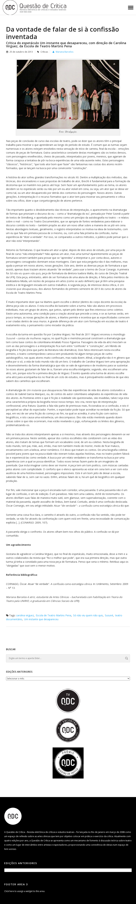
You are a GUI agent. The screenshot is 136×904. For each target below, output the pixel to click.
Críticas (44, 51)
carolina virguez (25, 615)
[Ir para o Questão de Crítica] (13, 816)
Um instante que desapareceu (41, 619)
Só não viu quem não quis (88, 615)
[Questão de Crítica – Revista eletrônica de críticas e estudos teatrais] (35, 7)
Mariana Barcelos (64, 51)
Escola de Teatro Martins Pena (53, 615)
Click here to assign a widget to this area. (24, 891)
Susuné (109, 615)
